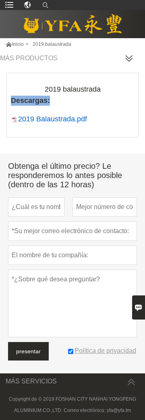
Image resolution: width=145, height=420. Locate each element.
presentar (28, 351)
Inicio (18, 44)
